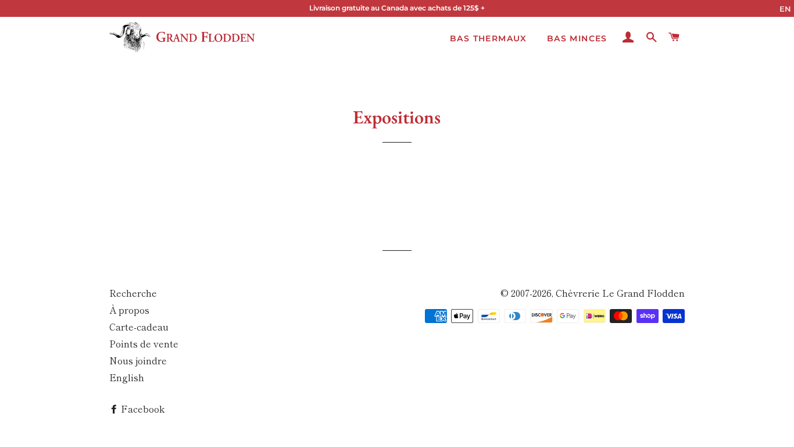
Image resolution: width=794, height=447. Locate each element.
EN (785, 8)
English (126, 377)
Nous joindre (138, 360)
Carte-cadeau (139, 327)
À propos (129, 310)
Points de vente (143, 343)
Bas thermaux (488, 38)
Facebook (141, 409)
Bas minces (577, 38)
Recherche (133, 293)
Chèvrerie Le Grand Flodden (620, 293)
